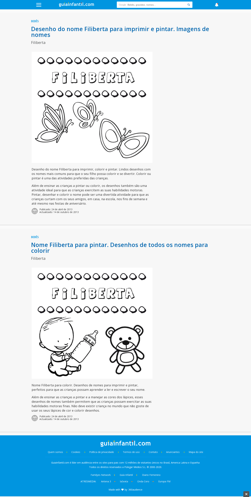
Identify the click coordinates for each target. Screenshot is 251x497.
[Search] (188, 5)
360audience (135, 489)
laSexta (124, 481)
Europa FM (164, 481)
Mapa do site (196, 452)
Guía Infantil (126, 475)
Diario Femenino (151, 475)
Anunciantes (173, 452)
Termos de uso (131, 452)
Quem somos (55, 452)
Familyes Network (101, 475)
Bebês (35, 21)
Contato (153, 452)
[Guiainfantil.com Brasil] (76, 6)
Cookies (76, 452)
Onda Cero (143, 481)
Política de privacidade (102, 452)
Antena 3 (106, 481)
